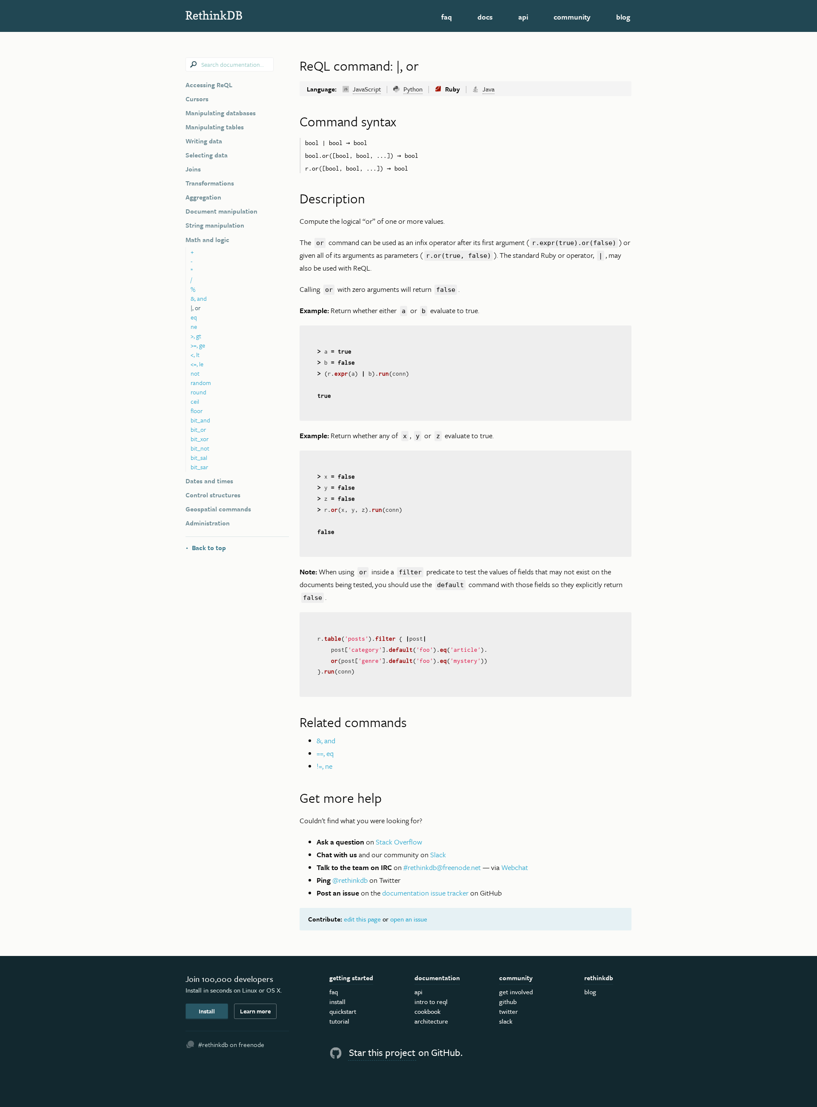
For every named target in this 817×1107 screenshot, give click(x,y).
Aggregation (203, 197)
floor (197, 410)
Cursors (197, 98)
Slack (438, 854)
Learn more (255, 1011)
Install (207, 1011)
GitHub (508, 1001)
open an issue (408, 919)
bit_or (198, 429)
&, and (199, 298)
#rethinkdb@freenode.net (442, 867)
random (201, 382)
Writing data (204, 141)
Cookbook (427, 1011)
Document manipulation (221, 211)
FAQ (446, 16)
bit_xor (200, 438)
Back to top (206, 547)
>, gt (196, 335)
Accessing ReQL (209, 84)
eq (194, 317)
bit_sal (199, 457)
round (198, 392)
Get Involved (516, 991)
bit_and (200, 420)
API (523, 16)
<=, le (197, 363)
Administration (208, 523)
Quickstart (342, 1011)
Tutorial (339, 1021)
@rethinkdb (350, 880)
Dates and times (209, 480)
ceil (195, 401)
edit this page (362, 919)
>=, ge (198, 345)
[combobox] (230, 64)
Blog (623, 16)
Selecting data (207, 155)
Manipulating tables (215, 126)
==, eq (325, 753)
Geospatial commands (218, 509)
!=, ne (324, 766)
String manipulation (215, 225)
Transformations (210, 183)
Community (572, 16)
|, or (195, 307)
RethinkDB (247, 15)
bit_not (200, 448)
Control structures (213, 494)
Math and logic (207, 239)
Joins (193, 169)
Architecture (431, 1021)
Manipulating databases (221, 112)
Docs (485, 16)
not (195, 373)
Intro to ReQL (431, 1001)
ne (194, 326)
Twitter (508, 1011)
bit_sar (199, 466)
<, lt (195, 354)
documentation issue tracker (425, 892)
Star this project (382, 1052)
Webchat (514, 867)
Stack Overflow (399, 841)
